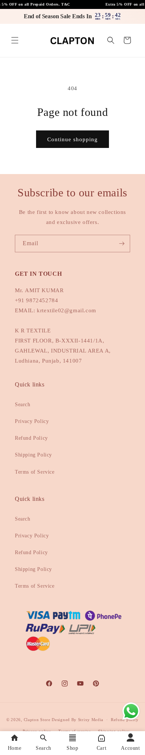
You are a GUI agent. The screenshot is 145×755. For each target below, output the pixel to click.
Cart (101, 748)
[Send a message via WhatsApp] (131, 711)
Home (14, 748)
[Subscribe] (121, 243)
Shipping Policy (33, 455)
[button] (15, 40)
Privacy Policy (32, 421)
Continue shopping (72, 139)
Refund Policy (31, 438)
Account (130, 748)
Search (22, 404)
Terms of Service (35, 472)
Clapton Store (37, 719)
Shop (72, 748)
